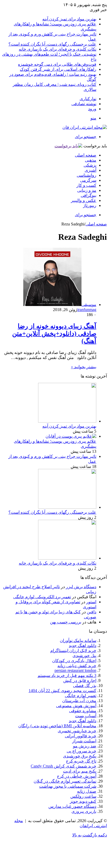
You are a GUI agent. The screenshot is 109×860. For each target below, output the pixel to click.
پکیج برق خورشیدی (79, 756)
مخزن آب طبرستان (79, 700)
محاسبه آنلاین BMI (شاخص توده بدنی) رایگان (57, 726)
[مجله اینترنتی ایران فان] (84, 127)
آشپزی (90, 170)
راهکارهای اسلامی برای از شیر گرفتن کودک (58, 69)
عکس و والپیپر (83, 200)
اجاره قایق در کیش (79, 680)
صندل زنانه (86, 791)
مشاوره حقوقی (82, 710)
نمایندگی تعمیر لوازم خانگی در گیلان (65, 781)
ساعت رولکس (83, 796)
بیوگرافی (88, 195)
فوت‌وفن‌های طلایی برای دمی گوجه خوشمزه (57, 64)
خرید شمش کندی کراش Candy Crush (63, 766)
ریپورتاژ (89, 205)
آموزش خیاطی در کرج (76, 776)
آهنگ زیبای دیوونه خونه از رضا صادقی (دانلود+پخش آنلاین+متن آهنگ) (54, 333)
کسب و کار (86, 185)
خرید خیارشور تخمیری (77, 731)
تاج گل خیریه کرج (81, 761)
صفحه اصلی (85, 155)
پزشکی (90, 165)
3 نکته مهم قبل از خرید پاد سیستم (67, 675)
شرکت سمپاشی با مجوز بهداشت (67, 786)
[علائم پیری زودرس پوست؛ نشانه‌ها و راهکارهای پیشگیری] (71, 436)
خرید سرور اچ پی (81, 751)
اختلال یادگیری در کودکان (74, 660)
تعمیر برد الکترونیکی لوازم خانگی (42, 597)
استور (91, 602)
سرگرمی (88, 180)
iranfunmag (86, 309)
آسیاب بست (85, 715)
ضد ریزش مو (84, 746)
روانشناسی (86, 175)
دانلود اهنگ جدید (82, 645)
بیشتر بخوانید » (83, 367)
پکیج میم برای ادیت (79, 771)
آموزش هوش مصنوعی (76, 705)
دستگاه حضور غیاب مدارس (72, 806)
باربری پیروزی (83, 811)
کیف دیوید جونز (83, 801)
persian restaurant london (75, 670)
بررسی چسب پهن (65, 622)
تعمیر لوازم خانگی (80, 695)
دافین (91, 612)
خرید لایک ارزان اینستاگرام (73, 650)
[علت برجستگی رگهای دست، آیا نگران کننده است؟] (67, 507)
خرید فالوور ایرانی (80, 736)
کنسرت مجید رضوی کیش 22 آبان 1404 (62, 690)
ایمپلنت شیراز (84, 741)
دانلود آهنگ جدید (82, 721)
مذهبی (90, 160)
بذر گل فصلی (84, 685)
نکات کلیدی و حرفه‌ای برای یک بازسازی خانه (57, 49)
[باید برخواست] (68, 146)
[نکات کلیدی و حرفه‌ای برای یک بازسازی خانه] (67, 558)
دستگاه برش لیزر (81, 586)
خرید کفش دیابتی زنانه (76, 665)
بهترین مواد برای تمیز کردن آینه (69, 19)
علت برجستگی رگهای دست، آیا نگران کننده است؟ (52, 44)
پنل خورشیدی (84, 655)
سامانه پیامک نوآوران (78, 640)
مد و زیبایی (86, 190)
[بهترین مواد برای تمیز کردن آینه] (67, 421)
